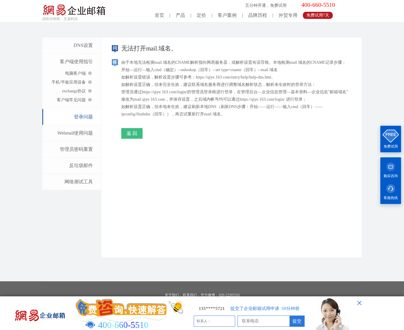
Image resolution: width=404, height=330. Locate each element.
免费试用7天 (317, 15)
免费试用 (391, 146)
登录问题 (83, 116)
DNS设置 (83, 45)
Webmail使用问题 (75, 132)
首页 (159, 15)
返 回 (132, 133)
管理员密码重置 (76, 149)
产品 (180, 15)
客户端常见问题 (71, 100)
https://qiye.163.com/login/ (164, 92)
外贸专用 (288, 15)
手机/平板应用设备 (68, 82)
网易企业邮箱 (74, 8)
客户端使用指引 (76, 61)
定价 (201, 15)
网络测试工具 (78, 181)
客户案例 (227, 15)
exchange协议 (74, 91)
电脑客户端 (75, 73)
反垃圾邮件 (81, 165)
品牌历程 (257, 15)
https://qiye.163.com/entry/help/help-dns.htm (233, 77)
